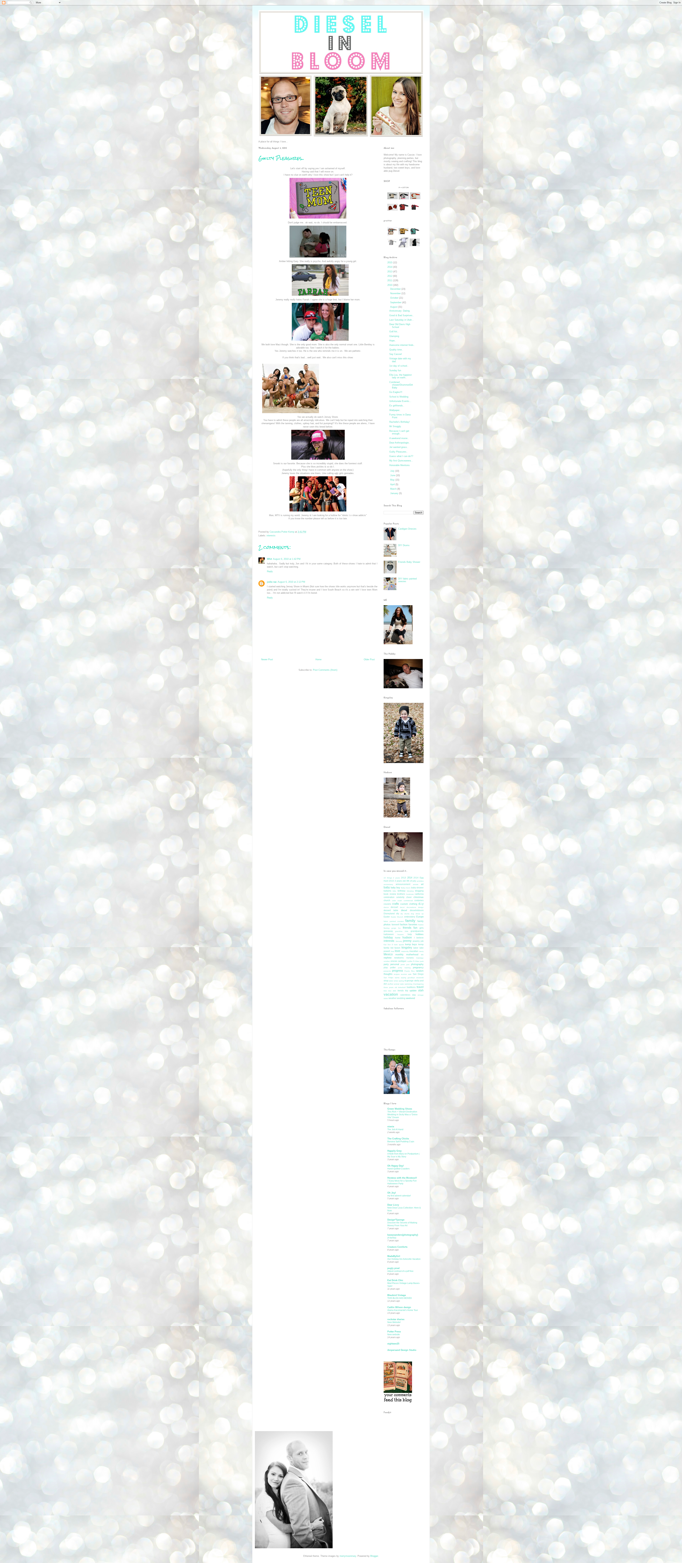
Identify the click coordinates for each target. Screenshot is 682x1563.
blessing (410, 891)
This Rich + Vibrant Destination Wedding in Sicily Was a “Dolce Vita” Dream (402, 1114)
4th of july (411, 881)
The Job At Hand (395, 1129)
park (422, 961)
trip (406, 990)
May (392, 479)
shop (386, 980)
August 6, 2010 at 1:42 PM (287, 559)
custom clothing (408, 904)
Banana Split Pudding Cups (400, 1141)
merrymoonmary (348, 1556)
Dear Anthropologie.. (399, 442)
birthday (401, 891)
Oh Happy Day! (395, 1165)
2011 (390, 280)
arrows (415, 884)
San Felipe (388, 978)
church (387, 900)
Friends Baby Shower (409, 562)
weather (392, 998)
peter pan (405, 964)
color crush (397, 901)
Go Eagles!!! (395, 392)
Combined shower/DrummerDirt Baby (401, 385)
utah (421, 990)
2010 (390, 285)
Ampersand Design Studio (401, 1350)
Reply (270, 571)
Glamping (394, 336)
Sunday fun (395, 370)
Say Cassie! (395, 354)
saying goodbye (408, 978)
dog (412, 914)
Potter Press (394, 1331)
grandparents (417, 931)
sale (410, 974)
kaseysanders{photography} (402, 1234)
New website (393, 1334)
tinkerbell (401, 987)
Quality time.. (396, 349)
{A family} (391, 1238)
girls (422, 928)
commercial (408, 901)
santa (397, 978)
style (402, 984)
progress (397, 970)
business (410, 894)
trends (401, 990)
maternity (405, 951)
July (392, 471)
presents (387, 971)
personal (394, 964)
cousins (387, 904)
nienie (390, 1126)
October (394, 297)
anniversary (388, 884)
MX (422, 955)
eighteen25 (393, 1343)
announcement (403, 884)
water (386, 998)
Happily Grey (394, 1151)
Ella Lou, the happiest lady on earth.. (400, 376)
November (395, 293)
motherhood (412, 954)
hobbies (420, 934)
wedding (401, 998)
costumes (419, 900)
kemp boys (411, 944)
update (413, 990)
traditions (411, 987)
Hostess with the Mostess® (402, 1178)
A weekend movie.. (399, 438)
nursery (410, 958)
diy (397, 913)
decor (402, 907)
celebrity (400, 897)
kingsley (407, 947)
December (395, 289)
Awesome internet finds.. (402, 345)
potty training (404, 968)
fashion (403, 924)
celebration (389, 897)
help (410, 934)
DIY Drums (404, 545)
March (393, 489)
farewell (395, 924)
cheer (409, 897)
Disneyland (389, 913)
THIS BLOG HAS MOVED (399, 1298)
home (397, 937)
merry (421, 951)
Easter (387, 917)
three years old (390, 987)
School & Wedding (398, 396)
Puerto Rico (409, 971)
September (396, 302)
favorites (412, 924)
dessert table (391, 910)
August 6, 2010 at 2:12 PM (291, 582)
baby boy (395, 887)
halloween (389, 934)
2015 (390, 262)
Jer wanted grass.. (398, 447)
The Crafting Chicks (398, 1138)
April (393, 484)
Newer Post (267, 659)
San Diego (418, 974)
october (387, 961)
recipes (397, 974)
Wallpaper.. (395, 410)
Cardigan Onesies (407, 528)
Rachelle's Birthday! (399, 422)
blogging (419, 891)
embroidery (409, 917)
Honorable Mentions (399, 465)
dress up (420, 914)
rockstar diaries (395, 1319)
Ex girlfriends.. (396, 405)
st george (408, 980)
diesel (404, 910)
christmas (418, 897)
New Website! (394, 1322)
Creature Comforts (397, 1247)
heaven (400, 934)
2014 (390, 267)
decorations (411, 907)
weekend (410, 998)
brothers (401, 894)
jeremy (407, 940)
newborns (399, 958)
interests (271, 535)
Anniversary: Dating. (399, 310)
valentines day (408, 995)
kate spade (399, 945)
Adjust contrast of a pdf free (400, 1271)
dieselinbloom (417, 910)
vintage (421, 995)
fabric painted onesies (394, 921)
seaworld (420, 978)
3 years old (400, 881)
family (410, 921)
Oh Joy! (391, 1192)
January (394, 493)
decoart (394, 907)
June (393, 475)
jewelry (416, 941)
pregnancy (418, 967)
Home (318, 659)
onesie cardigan (398, 961)
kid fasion (395, 948)
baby (387, 887)
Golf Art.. (394, 331)
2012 (390, 276)
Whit (269, 559)
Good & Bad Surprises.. (401, 315)
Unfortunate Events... (400, 401)
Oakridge (420, 958)
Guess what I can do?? (401, 456)
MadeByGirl (393, 1256)
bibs (394, 891)
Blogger (374, 1556)
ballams (387, 891)
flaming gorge (390, 928)
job (422, 941)
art (422, 884)
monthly (399, 954)
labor (415, 948)
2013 (390, 271)
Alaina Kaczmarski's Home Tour (402, 1310)
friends (407, 927)
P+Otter (416, 961)
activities (420, 881)
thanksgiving (418, 984)
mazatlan (413, 951)
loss (392, 951)
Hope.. (392, 340)
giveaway (388, 931)
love (397, 950)
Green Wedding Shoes (399, 1108)
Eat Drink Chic (395, 1280)
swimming (408, 984)
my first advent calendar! (399, 1195)
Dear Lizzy (393, 1204)
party (386, 964)
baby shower (417, 887)
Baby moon (406, 888)
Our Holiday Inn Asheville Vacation (404, 1259)
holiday (388, 937)
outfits (409, 961)
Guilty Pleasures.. (398, 451)
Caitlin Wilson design (399, 1307)
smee (396, 981)
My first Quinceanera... (401, 460)
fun (415, 927)
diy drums (404, 914)
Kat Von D (388, 945)
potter (393, 967)
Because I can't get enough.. (399, 432)
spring (401, 981)
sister (391, 981)
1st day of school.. (398, 365)
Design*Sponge (395, 1219)
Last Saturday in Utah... (401, 319)
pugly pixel (393, 1268)
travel (420, 987)
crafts (395, 903)
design (421, 907)
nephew (387, 957)
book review (390, 894)
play (386, 967)
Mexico (388, 954)
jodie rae (272, 582)
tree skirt (392, 991)
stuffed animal (393, 984)
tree (385, 991)
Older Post (369, 659)
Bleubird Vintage (396, 1295)
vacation (391, 994)
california (419, 894)
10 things (388, 878)
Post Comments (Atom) (325, 670)
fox (399, 928)
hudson (407, 937)
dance (386, 907)
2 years (396, 878)
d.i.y (421, 903)
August (394, 307)
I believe (419, 937)
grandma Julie (401, 931)
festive (421, 925)
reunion (404, 974)
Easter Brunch (397, 917)
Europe (420, 916)
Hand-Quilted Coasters (398, 1168)
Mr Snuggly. (395, 426)
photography (417, 964)
